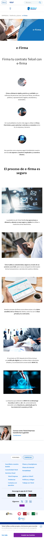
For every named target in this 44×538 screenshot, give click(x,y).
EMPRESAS (28, 457)
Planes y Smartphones (29, 464)
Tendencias (11, 479)
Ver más (4, 535)
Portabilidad (26, 471)
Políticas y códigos (28, 479)
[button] (22, 518)
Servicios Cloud (10, 473)
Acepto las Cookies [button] (28, 535)
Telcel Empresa (13, 476)
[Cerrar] (41, 526)
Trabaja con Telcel (28, 483)
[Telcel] (11, 2)
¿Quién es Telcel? (27, 476)
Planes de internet (28, 467)
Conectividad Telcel (11, 470)
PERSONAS (15, 457)
